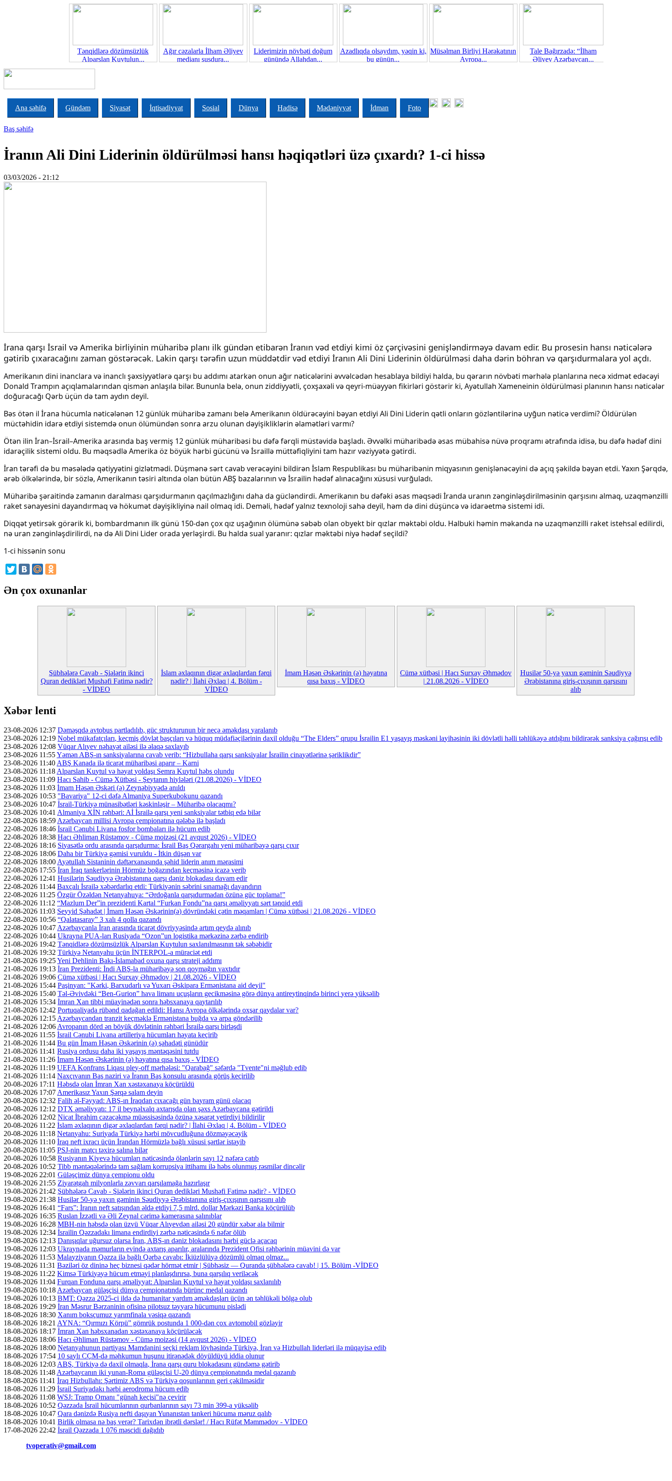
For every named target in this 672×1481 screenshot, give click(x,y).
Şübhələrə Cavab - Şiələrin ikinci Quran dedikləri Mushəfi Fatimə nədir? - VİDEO (97, 681)
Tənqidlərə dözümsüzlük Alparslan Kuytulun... (113, 55)
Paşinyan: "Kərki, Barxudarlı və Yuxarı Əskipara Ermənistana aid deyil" (162, 985)
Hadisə (287, 108)
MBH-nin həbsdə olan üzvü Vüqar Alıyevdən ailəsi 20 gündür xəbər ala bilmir (171, 1224)
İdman (379, 108)
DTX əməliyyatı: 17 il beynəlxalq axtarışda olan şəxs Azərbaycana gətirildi (165, 1109)
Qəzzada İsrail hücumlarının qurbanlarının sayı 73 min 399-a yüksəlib (158, 1405)
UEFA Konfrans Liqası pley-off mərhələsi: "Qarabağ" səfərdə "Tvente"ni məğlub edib (182, 1068)
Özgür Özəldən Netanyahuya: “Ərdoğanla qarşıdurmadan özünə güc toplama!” (171, 895)
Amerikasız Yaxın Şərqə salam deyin (110, 1092)
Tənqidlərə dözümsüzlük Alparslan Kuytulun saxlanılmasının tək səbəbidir (165, 944)
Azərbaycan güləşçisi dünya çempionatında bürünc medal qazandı (152, 1290)
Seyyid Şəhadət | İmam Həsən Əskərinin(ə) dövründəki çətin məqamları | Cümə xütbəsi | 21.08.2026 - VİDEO (216, 911)
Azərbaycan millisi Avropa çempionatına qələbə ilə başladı (141, 820)
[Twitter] (10, 569)
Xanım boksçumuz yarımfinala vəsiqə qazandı (124, 1315)
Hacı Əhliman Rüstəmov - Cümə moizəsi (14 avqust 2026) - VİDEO (157, 1339)
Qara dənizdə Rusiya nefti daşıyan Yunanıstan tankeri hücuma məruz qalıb (165, 1413)
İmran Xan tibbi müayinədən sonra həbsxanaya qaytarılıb (140, 1002)
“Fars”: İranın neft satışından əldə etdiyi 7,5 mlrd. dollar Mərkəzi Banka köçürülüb (176, 1208)
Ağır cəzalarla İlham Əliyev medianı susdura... (203, 55)
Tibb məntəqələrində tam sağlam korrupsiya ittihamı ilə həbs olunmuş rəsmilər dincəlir (181, 1166)
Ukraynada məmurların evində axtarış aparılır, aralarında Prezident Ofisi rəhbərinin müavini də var (199, 1249)
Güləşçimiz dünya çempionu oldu (106, 1175)
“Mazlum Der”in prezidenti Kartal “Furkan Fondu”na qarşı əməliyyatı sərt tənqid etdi (180, 903)
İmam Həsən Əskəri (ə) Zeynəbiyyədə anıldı (121, 788)
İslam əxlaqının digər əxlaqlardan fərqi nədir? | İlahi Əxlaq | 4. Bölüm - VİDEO (216, 681)
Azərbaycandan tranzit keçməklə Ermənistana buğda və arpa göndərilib (159, 1018)
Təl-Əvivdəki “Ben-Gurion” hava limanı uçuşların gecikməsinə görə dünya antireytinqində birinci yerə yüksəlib (218, 993)
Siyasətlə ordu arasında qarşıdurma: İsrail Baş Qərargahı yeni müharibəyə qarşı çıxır (178, 845)
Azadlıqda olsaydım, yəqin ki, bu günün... (383, 55)
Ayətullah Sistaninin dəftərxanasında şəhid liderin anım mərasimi (150, 862)
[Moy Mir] (37, 569)
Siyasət (120, 108)
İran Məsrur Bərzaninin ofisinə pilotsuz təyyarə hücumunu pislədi (152, 1306)
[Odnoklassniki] (50, 569)
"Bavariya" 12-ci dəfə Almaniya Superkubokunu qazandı (140, 796)
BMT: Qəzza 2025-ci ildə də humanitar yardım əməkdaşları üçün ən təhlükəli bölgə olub (185, 1298)
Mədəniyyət (334, 108)
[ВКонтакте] (24, 569)
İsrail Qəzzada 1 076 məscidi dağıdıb (111, 1430)
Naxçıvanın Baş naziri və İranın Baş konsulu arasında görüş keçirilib (156, 1076)
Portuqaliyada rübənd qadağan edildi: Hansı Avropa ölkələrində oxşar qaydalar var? (178, 1010)
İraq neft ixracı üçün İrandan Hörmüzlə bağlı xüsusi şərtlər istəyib (151, 1142)
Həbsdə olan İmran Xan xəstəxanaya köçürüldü (125, 1084)
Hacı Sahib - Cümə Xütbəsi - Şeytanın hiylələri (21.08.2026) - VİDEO (159, 779)
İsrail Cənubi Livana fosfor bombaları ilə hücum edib (134, 829)
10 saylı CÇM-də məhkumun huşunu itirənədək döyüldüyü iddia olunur (161, 1356)
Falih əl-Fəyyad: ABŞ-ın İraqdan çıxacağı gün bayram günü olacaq (154, 1100)
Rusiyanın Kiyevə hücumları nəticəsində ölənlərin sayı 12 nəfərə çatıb (158, 1158)
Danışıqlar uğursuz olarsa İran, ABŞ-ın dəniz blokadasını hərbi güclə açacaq (167, 1240)
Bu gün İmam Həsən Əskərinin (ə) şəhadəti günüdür (132, 1043)
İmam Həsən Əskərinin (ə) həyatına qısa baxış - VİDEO (336, 677)
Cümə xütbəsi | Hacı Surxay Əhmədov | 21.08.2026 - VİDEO (456, 677)
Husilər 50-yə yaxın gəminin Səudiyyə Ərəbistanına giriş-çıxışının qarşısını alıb (575, 681)
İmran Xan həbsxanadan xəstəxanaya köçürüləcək (130, 1331)
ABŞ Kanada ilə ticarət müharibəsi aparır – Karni (128, 763)
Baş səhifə (18, 129)
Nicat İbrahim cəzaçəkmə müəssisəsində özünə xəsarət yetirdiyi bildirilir (161, 1117)
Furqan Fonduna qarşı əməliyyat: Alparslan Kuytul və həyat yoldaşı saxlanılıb (169, 1282)
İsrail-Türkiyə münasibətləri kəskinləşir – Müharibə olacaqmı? (147, 804)
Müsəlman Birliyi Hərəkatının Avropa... (473, 55)
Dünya (248, 108)
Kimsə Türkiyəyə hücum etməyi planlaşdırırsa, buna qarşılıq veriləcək (157, 1273)
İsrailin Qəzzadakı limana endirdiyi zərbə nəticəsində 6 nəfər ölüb (152, 1232)
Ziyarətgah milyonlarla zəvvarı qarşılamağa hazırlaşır (134, 1183)
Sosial (210, 108)
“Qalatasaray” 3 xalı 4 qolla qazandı (109, 919)
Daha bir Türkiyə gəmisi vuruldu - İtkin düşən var (129, 853)
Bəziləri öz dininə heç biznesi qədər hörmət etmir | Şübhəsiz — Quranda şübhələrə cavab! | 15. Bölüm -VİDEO (218, 1265)
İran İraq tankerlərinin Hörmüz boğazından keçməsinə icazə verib (152, 870)
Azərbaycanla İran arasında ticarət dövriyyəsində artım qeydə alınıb (154, 928)
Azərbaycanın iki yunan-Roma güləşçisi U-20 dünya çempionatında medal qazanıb (176, 1372)
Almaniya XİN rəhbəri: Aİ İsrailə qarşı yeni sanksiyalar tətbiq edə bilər (159, 812)
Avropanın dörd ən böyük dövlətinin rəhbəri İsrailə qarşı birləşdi (149, 1026)
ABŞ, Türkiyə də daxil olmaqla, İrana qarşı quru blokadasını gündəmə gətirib (168, 1364)
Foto (414, 108)
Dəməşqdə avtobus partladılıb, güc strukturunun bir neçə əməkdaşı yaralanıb (167, 730)
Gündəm (78, 108)
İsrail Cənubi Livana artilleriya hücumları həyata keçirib (137, 1035)
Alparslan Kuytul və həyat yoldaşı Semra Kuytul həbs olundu (145, 771)
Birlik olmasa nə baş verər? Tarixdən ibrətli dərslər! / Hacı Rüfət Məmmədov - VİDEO (183, 1422)
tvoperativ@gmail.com (61, 1445)
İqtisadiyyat (166, 108)
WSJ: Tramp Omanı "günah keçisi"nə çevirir (121, 1397)
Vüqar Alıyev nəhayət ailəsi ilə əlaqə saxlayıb (123, 746)
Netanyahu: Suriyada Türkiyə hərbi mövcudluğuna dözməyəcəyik (152, 1133)
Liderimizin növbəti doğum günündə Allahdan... (293, 55)
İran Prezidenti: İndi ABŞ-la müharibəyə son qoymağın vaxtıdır (149, 969)
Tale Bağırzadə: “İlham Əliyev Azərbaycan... (563, 55)
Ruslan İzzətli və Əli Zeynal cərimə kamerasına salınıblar (140, 1216)
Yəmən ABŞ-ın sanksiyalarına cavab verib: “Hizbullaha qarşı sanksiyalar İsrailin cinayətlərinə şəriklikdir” (209, 755)
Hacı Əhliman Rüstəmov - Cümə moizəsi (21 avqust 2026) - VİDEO (157, 837)
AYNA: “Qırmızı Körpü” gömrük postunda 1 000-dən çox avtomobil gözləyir (170, 1323)
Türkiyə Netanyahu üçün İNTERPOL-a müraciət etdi (135, 952)
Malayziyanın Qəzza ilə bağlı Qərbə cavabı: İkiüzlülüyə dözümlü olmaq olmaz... (173, 1257)
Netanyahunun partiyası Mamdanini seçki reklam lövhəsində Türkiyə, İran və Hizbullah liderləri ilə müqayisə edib (222, 1348)
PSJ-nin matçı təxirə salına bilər (102, 1150)
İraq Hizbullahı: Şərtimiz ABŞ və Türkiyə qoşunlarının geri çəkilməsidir (160, 1380)
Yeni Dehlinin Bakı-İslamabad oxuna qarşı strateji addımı (139, 960)
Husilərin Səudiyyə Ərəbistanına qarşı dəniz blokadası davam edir (152, 878)
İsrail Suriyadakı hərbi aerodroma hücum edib (123, 1389)
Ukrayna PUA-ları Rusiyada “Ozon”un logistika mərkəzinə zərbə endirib (163, 936)
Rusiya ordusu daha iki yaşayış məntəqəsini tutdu (128, 1051)
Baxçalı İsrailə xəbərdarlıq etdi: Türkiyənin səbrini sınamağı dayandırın (159, 886)
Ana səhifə (30, 108)
